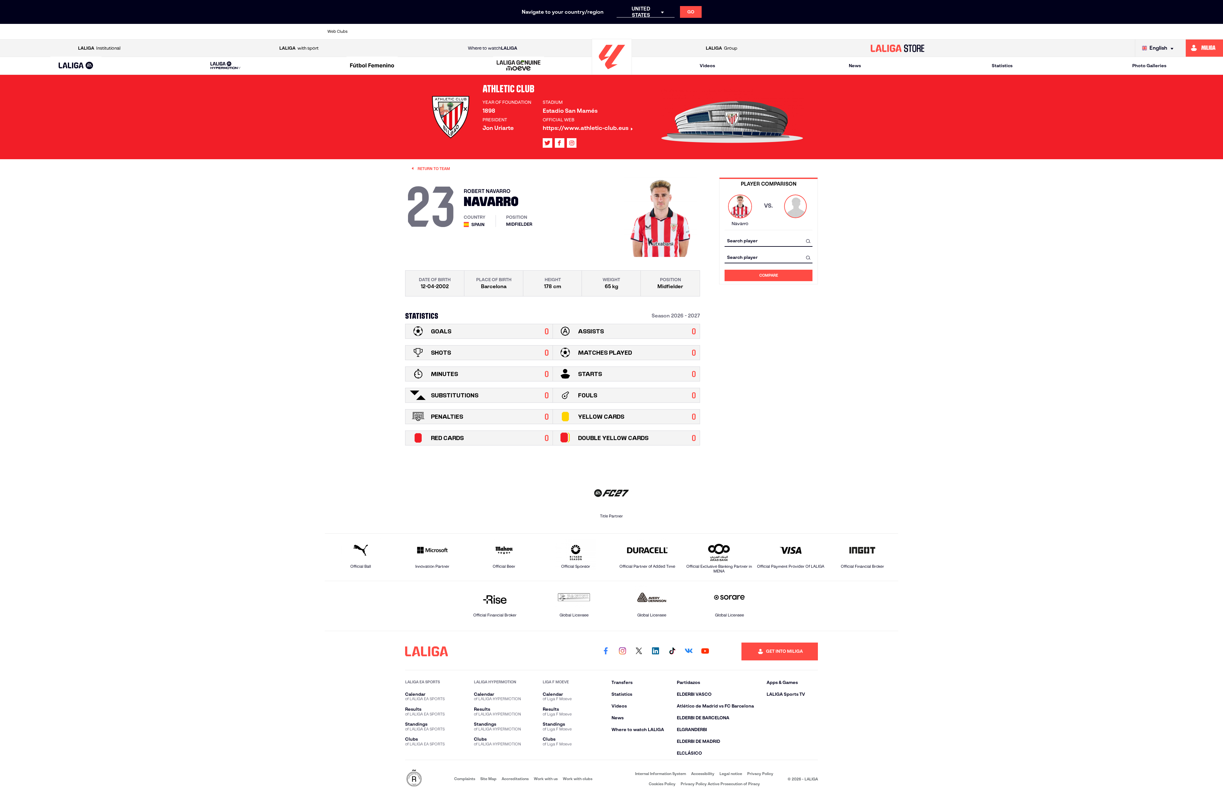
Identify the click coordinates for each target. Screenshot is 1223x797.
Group (721, 48)
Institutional (99, 48)
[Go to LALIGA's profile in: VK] (688, 651)
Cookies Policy (662, 784)
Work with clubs (577, 779)
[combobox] (768, 240)
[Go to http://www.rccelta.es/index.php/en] (452, 31)
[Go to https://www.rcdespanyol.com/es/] (726, 31)
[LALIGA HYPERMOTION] (225, 65)
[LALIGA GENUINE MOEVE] (518, 66)
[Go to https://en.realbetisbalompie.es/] (754, 31)
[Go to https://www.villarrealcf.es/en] (891, 31)
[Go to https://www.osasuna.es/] (425, 31)
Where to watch (492, 48)
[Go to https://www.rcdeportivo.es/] (699, 31)
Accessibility (702, 774)
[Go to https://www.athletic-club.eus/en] (370, 31)
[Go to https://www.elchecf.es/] (507, 31)
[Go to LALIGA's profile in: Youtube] (705, 651)
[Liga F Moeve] (372, 66)
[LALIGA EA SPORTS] (76, 66)
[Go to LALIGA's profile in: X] (547, 143)
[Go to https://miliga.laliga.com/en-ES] (1204, 48)
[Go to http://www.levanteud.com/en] (589, 31)
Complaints (464, 779)
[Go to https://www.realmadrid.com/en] (781, 31)
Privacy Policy (760, 774)
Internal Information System (660, 774)
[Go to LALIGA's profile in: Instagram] (571, 143)
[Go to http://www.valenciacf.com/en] (863, 31)
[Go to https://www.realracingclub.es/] (644, 31)
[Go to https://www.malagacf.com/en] (617, 31)
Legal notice (730, 774)
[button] (76, 66)
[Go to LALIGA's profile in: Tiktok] (672, 651)
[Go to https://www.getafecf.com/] (562, 31)
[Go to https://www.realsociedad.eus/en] (808, 31)
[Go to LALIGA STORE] (897, 48)
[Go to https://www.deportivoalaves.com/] (479, 31)
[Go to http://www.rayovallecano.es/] (671, 31)
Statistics (1002, 65)
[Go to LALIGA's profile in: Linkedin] (655, 651)
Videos (707, 65)
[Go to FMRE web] (414, 779)
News (855, 65)
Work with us (546, 779)
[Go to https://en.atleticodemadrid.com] (397, 31)
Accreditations (515, 779)
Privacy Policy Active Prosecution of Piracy (720, 784)
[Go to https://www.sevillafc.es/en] (836, 31)
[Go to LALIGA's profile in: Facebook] (606, 651)
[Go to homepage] (612, 72)
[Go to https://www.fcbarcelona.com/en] (534, 31)
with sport (298, 48)
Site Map (488, 779)
